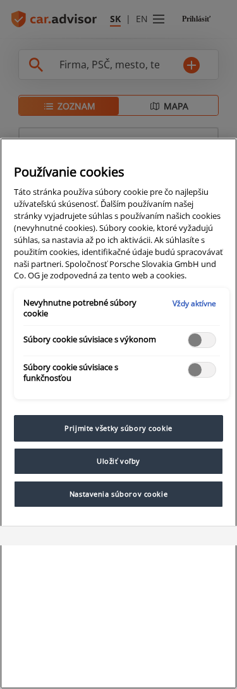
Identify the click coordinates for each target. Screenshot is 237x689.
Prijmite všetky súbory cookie (118, 428)
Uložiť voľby (118, 461)
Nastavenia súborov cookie (118, 494)
